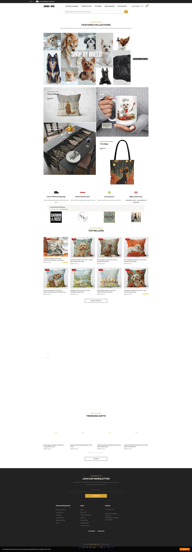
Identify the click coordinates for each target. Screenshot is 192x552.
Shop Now (50, 98)
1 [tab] (89, 452)
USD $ (31, 1)
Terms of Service (84, 525)
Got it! (184, 549)
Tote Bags (58, 515)
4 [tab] (94, 452)
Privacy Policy (84, 520)
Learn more (48, 549)
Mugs (57, 523)
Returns (82, 517)
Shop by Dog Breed (61, 509)
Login (132, 6)
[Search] (126, 11)
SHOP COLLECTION (15, 316)
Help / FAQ (83, 512)
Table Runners (60, 517)
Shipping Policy (84, 523)
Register (137, 6)
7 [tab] (99, 452)
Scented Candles (60, 520)
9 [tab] (102, 452)
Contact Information (85, 515)
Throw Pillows (59, 512)
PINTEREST (91, 531)
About (82, 509)
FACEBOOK (101, 531)
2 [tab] (91, 452)
